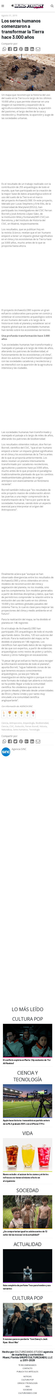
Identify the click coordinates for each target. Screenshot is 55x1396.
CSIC (11, 726)
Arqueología (28, 723)
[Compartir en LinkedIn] (32, 49)
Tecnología (34, 729)
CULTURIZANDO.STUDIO (29, 1351)
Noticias (27, 1376)
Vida (28, 1386)
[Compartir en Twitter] (15, 49)
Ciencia (4, 723)
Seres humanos (20, 729)
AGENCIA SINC (26, 706)
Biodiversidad (42, 723)
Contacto (27, 1368)
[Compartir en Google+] (26, 49)
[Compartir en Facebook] (10, 49)
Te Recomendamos (27, 1365)
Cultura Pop (27, 1379)
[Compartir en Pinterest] (21, 49)
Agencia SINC (19, 749)
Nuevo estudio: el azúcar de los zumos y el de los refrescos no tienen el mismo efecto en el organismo (26, 1177)
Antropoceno (15, 723)
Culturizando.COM (27, 1393)
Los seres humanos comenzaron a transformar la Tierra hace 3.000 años (22, 29)
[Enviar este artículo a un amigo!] (4, 49)
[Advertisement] (27, 151)
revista (12, 232)
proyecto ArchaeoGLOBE (18, 200)
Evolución (19, 726)
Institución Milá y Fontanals (19, 217)
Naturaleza (6, 729)
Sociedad (27, 1389)
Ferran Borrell (31, 726)
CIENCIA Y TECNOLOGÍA (27, 1383)
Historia (43, 726)
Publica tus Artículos (27, 1371)
